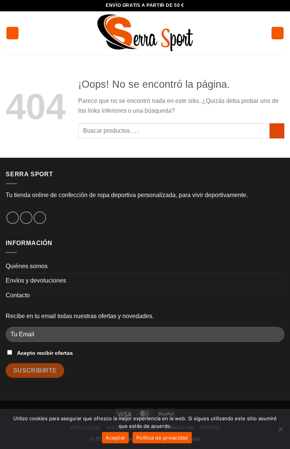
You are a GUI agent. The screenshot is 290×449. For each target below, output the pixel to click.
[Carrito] (277, 33)
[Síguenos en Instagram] (26, 217)
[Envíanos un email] (40, 217)
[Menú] (12, 33)
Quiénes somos (27, 266)
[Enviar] (277, 130)
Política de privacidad (162, 438)
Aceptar (115, 438)
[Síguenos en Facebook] (12, 217)
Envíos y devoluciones (36, 280)
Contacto (18, 295)
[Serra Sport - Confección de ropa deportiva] (145, 33)
